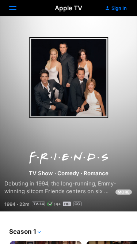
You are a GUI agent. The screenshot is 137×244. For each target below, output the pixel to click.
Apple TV (68, 8)
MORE (124, 192)
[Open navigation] (17, 8)
